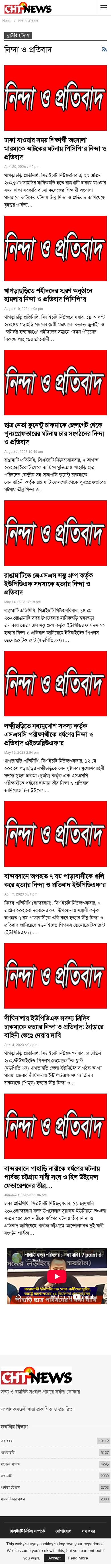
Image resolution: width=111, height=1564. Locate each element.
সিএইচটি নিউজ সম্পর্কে (27, 1531)
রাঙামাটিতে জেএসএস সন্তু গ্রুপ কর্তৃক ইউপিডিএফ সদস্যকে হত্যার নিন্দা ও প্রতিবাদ (48, 584)
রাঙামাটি (6, 1475)
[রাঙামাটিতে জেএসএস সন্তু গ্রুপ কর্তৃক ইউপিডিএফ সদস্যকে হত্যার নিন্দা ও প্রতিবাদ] (55, 533)
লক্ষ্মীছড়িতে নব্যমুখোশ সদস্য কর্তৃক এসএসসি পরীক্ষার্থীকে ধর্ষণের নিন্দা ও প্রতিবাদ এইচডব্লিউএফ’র (49, 734)
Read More (78, 1558)
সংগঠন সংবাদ (10, 1464)
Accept (54, 1558)
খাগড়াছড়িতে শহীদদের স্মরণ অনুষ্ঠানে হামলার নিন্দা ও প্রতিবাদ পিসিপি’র (48, 295)
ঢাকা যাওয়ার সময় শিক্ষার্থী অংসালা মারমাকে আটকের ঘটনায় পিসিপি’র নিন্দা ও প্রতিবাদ (55, 148)
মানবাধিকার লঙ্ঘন (13, 1499)
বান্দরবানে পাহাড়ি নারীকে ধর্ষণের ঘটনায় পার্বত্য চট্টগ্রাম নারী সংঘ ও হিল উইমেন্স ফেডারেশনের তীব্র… (52, 1177)
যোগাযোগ (63, 1531)
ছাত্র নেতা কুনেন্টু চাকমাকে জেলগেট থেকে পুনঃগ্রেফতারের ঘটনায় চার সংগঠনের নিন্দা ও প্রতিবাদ (54, 433)
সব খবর (6, 1440)
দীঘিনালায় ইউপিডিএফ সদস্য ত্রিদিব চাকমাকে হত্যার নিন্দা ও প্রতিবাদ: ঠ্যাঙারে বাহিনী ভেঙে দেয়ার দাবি (53, 1027)
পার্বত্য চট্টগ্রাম (10, 1487)
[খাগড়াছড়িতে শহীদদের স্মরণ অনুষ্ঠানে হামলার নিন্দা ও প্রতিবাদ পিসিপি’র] (55, 248)
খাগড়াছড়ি (8, 1452)
